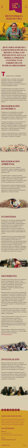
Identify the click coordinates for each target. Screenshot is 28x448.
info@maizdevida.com (6, 334)
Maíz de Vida (6, 445)
